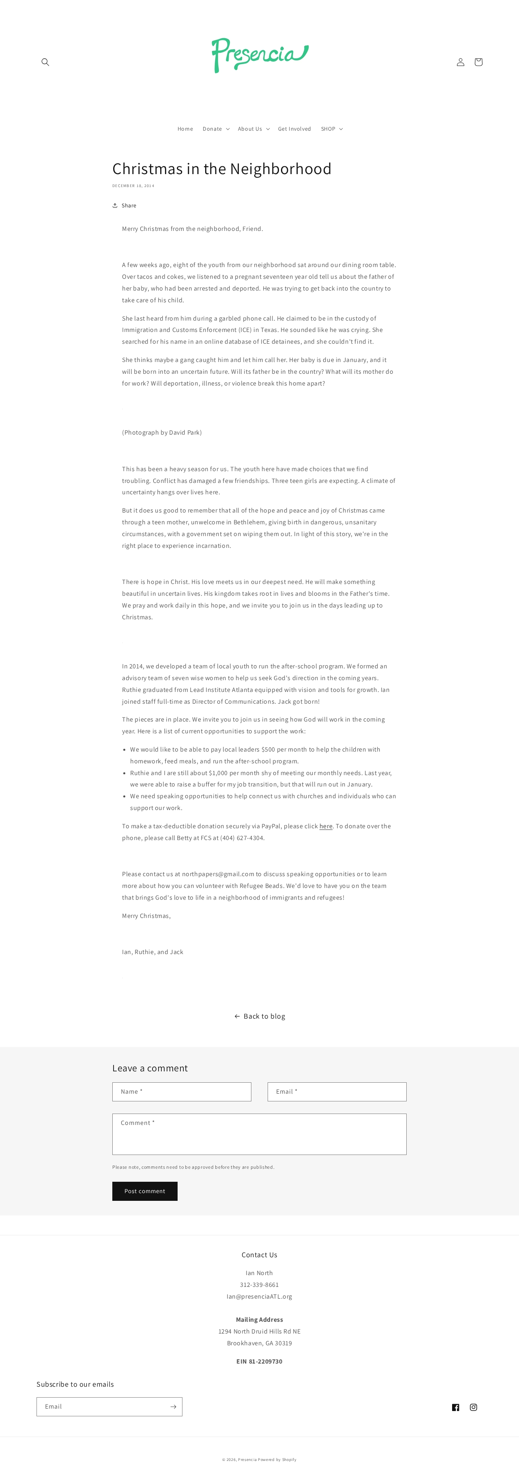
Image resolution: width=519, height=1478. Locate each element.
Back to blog (264, 1016)
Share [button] (129, 205)
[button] (45, 62)
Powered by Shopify (277, 1459)
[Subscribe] (173, 1406)
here (326, 826)
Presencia (247, 1459)
